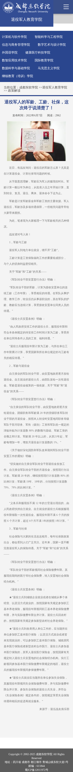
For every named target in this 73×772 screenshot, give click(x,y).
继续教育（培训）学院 (17, 76)
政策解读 (14, 90)
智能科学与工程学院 (49, 36)
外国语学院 (10, 52)
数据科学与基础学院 (16, 68)
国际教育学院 (44, 60)
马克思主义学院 (49, 68)
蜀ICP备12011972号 (36, 769)
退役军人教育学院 (54, 87)
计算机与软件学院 (14, 36)
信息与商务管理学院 (16, 44)
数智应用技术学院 (14, 60)
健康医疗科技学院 (37, 52)
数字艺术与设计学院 (52, 44)
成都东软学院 (28, 87)
